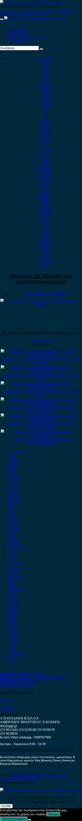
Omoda (45, 207)
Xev (45, 268)
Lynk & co (45, 176)
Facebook (6, 700)
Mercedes (45, 184)
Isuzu (45, 138)
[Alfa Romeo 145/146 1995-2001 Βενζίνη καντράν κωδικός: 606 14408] (41, 355)
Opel (45, 203)
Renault (45, 218)
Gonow (45, 127)
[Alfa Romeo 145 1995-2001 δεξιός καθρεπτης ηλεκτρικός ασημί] (41, 371)
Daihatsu (45, 104)
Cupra (45, 93)
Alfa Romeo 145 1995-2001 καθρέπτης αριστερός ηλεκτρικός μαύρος (41, 408)
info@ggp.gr (8, 726)
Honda (45, 131)
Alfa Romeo (45, 58)
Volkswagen (45, 260)
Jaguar (45, 150)
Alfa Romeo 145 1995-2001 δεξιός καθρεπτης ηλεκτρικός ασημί (41, 376)
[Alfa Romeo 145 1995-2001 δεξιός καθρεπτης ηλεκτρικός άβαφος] (41, 387)
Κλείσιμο (53, 814)
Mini (45, 192)
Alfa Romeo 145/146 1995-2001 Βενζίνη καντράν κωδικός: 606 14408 (41, 360)
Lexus (45, 173)
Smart (45, 237)
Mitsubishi (45, 195)
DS (45, 112)
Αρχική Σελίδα (18, 29)
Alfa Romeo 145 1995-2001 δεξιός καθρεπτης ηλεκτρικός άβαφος (41, 392)
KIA (45, 157)
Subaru (45, 245)
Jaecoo (45, 146)
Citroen (45, 89)
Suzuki (45, 249)
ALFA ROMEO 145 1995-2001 (45, 293)
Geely (45, 123)
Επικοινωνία (16, 40)
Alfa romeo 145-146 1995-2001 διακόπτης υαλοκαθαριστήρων (41, 441)
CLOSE (6, 806)
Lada (45, 161)
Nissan (45, 199)
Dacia (45, 96)
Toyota (45, 256)
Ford (45, 119)
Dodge (45, 108)
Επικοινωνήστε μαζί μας (16, 685)
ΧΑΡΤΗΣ (6, 707)
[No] (29, 819)
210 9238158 (46, 10)
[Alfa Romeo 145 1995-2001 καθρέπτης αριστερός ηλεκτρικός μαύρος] (41, 403)
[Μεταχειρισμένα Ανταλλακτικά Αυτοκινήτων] (40, 789)
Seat (45, 230)
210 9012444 (9, 10)
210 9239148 (27, 10)
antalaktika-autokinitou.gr (28, 775)
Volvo (45, 264)
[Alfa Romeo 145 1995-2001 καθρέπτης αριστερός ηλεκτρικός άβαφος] (41, 419)
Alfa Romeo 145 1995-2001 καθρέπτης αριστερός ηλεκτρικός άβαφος (41, 424)
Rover (45, 222)
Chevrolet (45, 85)
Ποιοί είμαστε (17, 33)
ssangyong (45, 241)
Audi (45, 62)
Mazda (45, 180)
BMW (45, 74)
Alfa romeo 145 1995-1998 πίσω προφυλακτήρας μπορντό (41, 278)
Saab (45, 226)
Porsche (45, 214)
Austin (45, 66)
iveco (45, 142)
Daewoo (45, 100)
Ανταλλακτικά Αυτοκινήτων (27, 36)
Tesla (45, 252)
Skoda (45, 233)
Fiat (45, 115)
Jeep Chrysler (45, 153)
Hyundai (45, 134)
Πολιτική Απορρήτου (14, 818)
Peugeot (45, 211)
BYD (45, 77)
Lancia (45, 165)
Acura (45, 70)
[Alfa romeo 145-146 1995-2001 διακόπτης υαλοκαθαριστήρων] (41, 435)
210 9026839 (64, 10)
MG (45, 188)
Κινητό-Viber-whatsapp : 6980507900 (25, 14)
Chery (45, 81)
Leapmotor (45, 169)
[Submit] (41, 49)
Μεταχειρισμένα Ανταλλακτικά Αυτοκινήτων (34, 776)
